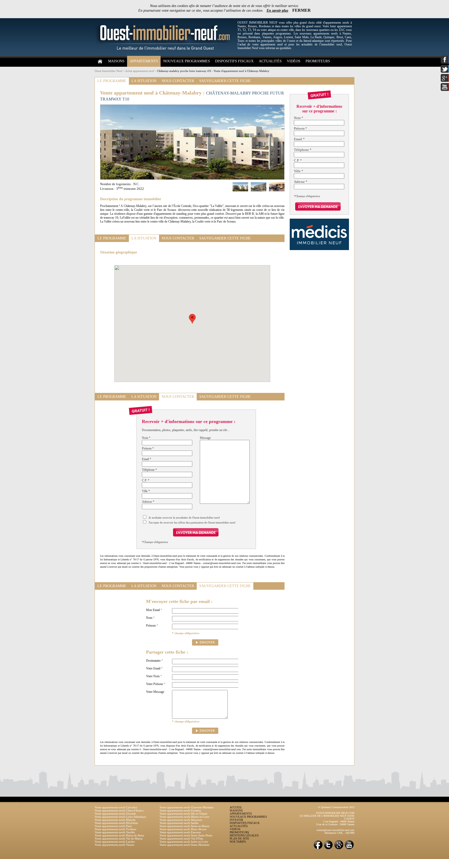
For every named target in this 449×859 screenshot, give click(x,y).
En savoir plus (277, 10)
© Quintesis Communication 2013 (336, 807)
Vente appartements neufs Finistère (180, 810)
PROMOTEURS (318, 61)
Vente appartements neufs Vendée (115, 832)
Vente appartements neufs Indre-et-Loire (184, 841)
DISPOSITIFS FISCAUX (234, 61)
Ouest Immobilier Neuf (108, 70)
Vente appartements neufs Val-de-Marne (119, 838)
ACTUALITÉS (270, 61)
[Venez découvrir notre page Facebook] (318, 848)
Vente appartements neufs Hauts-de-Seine (119, 835)
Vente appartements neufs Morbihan (116, 822)
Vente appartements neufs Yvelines (115, 829)
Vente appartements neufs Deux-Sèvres (183, 829)
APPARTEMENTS (144, 61)
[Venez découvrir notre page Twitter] (328, 848)
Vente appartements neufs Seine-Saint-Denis (186, 835)
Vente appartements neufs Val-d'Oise (181, 838)
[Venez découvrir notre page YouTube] (349, 848)
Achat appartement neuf (139, 70)
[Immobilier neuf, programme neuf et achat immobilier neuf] (165, 55)
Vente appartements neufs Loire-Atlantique (120, 816)
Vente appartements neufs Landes (115, 841)
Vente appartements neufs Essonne (180, 832)
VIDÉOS (293, 61)
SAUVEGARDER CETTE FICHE (225, 81)
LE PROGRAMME (111, 81)
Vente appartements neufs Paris (113, 826)
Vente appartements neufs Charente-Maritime (187, 807)
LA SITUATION (143, 81)
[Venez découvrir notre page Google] (339, 848)
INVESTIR (236, 819)
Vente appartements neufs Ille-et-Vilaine (183, 813)
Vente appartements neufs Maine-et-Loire (184, 816)
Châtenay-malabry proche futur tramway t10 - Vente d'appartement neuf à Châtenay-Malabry (213, 70)
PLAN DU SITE (239, 838)
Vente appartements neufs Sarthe (179, 822)
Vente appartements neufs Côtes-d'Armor (119, 810)
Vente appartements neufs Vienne (114, 844)
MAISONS (116, 61)
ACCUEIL (236, 807)
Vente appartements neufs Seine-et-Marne (184, 826)
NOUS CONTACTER (178, 81)
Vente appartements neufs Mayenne (181, 819)
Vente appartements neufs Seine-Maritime (184, 844)
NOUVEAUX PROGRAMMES (186, 61)
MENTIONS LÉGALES (244, 835)
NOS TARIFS (238, 841)
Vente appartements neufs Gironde (115, 813)
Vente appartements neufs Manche (115, 819)
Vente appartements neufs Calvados (116, 807)
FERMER (301, 10)
